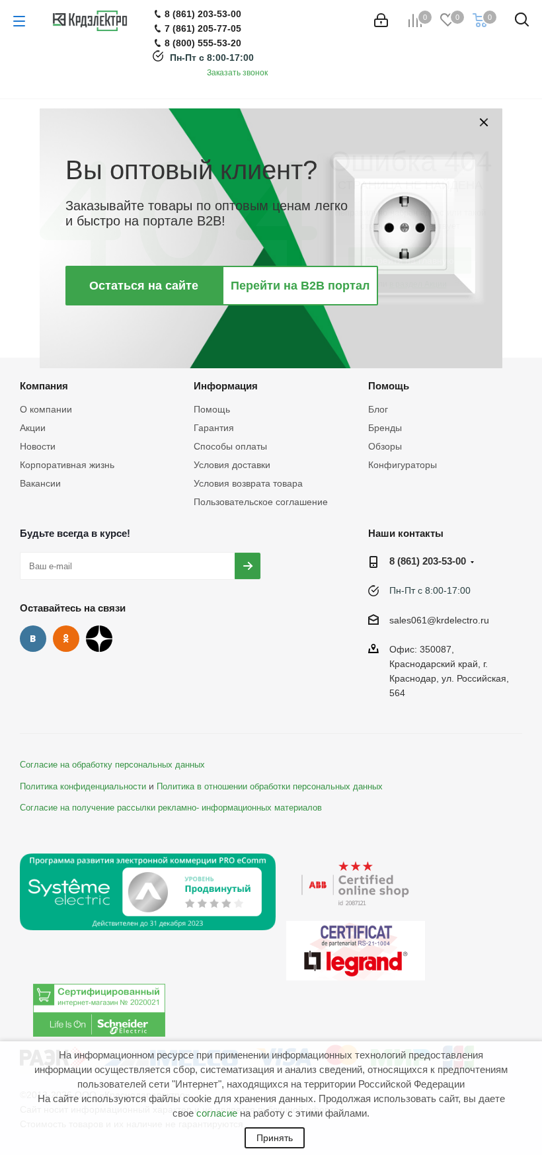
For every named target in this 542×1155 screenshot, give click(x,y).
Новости (38, 446)
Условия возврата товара (248, 483)
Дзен (99, 638)
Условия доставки (232, 464)
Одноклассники (66, 638)
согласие (216, 1113)
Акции (33, 427)
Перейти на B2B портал (300, 285)
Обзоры (385, 446)
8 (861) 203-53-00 (427, 561)
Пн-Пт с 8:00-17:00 (212, 57)
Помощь (212, 409)
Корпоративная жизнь (67, 464)
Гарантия (214, 427)
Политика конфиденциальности (83, 786)
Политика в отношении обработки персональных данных (270, 786)
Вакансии (40, 483)
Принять (274, 1138)
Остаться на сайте (143, 285)
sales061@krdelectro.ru (439, 620)
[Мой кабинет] (381, 20)
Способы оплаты (230, 446)
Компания (44, 385)
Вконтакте (33, 638)
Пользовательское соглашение (261, 502)
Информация (226, 385)
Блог (378, 409)
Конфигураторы (402, 464)
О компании (46, 409)
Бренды (385, 427)
